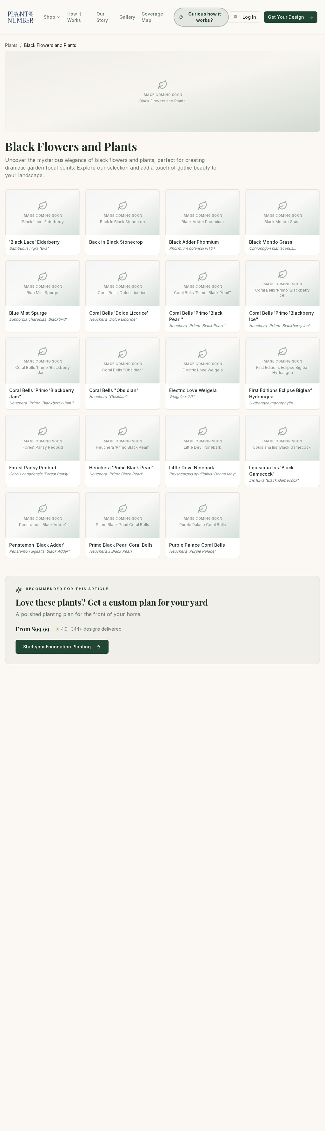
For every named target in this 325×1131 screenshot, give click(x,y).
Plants (11, 45)
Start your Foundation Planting (57, 646)
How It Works (74, 17)
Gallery (127, 17)
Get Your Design (286, 17)
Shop (49, 17)
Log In (249, 17)
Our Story (102, 17)
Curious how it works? (204, 17)
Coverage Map (152, 17)
